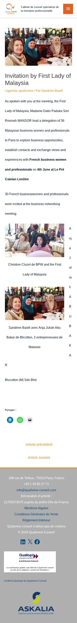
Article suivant (39, 458)
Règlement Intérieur (36, 520)
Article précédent (39, 444)
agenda (12, 90)
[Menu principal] (68, 9)
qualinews (26, 90)
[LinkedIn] (23, 542)
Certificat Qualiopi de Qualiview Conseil (25, 580)
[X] (30, 542)
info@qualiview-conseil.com (36, 490)
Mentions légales (36, 508)
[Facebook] (37, 542)
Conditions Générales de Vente (36, 514)
